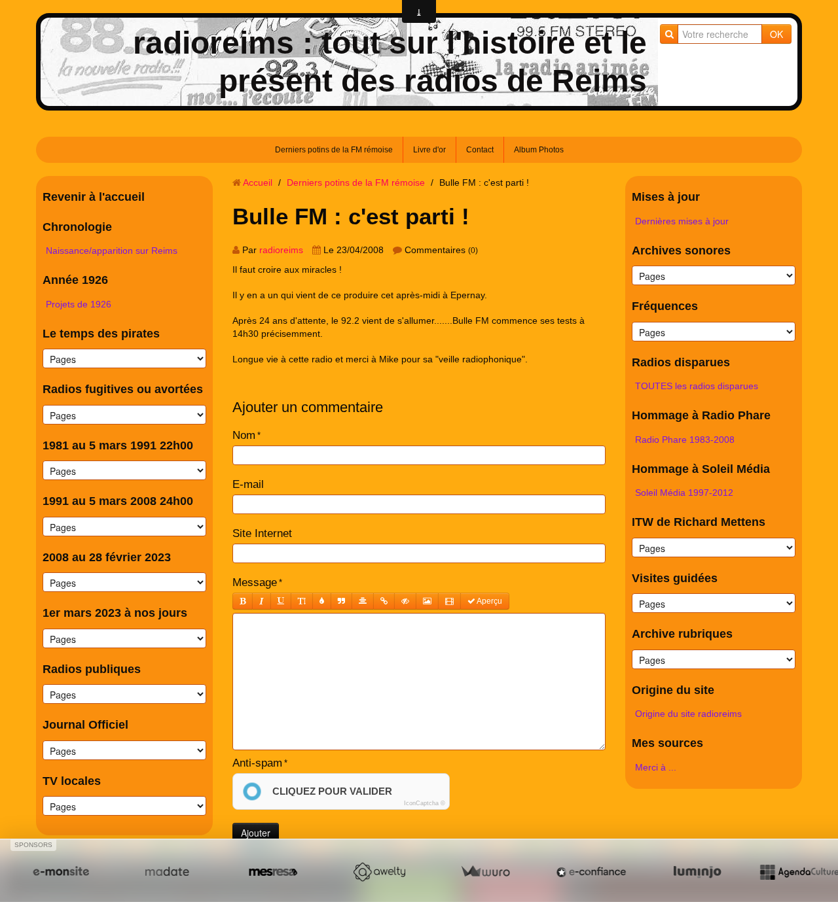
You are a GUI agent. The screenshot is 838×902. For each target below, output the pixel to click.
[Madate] (167, 871)
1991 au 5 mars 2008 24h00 (118, 501)
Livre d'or (429, 149)
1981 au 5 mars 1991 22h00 (118, 445)
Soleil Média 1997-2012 (684, 492)
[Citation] (341, 601)
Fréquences (665, 306)
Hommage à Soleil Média (701, 469)
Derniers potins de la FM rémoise (334, 149)
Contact (480, 149)
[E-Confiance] (591, 871)
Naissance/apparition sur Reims (111, 250)
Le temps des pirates (101, 333)
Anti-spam (257, 763)
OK (776, 34)
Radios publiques (92, 669)
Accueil (257, 182)
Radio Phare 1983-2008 (685, 439)
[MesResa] (273, 871)
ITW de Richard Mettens (698, 522)
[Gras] (242, 601)
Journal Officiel (85, 724)
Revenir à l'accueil (94, 196)
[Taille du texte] (302, 601)
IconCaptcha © (424, 803)
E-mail (248, 484)
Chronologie (77, 227)
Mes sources (667, 743)
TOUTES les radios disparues (696, 386)
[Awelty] (379, 871)
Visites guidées (675, 578)
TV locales (72, 781)
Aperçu (488, 601)
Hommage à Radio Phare (701, 415)
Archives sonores (681, 250)
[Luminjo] (697, 871)
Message (254, 582)
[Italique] (261, 601)
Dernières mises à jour (682, 221)
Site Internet (262, 533)
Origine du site (673, 690)
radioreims (281, 250)
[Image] (427, 601)
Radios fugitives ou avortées (123, 389)
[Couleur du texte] (321, 601)
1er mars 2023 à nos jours (115, 612)
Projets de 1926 (78, 304)
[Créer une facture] (485, 871)
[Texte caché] (405, 601)
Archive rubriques (682, 633)
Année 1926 (75, 279)
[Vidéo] (449, 601)
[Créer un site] (61, 871)
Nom (243, 435)
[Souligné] (280, 601)
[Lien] (384, 601)
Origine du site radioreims (688, 713)
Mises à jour (666, 196)
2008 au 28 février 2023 (107, 557)
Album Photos (539, 149)
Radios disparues (681, 362)
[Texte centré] (363, 601)
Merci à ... (655, 767)
